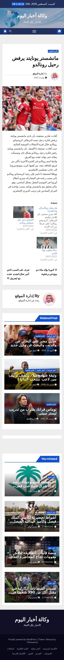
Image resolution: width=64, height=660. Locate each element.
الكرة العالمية (53, 51)
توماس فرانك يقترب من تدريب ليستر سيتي (33, 411)
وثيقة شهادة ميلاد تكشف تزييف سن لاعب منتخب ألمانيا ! (33, 377)
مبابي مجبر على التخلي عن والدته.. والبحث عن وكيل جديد (33, 343)
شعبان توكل (32, 491)
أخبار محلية (51, 548)
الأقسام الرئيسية (50, 649)
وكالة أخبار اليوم (32, 15)
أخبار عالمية (41, 370)
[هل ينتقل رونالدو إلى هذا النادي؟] (45, 220)
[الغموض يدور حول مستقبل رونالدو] (23, 212)
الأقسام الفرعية (18, 653)
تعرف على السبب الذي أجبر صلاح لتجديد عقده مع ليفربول (18, 274)
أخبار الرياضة (51, 336)
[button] (10, 31)
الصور (30, 653)
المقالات (10, 649)
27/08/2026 (47, 527)
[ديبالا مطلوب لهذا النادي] (47, 243)
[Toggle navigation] (34, 31)
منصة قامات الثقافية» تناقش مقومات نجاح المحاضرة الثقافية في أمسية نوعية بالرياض (32, 557)
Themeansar (32, 642)
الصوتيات (48, 653)
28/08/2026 (47, 491)
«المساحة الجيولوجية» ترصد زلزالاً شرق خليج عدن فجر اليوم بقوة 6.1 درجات (34, 486)
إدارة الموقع (38, 73)
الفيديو (38, 653)
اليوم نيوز (33, 350)
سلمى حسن (32, 562)
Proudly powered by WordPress (22, 639)
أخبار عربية (51, 477)
